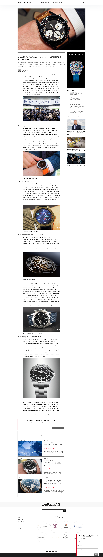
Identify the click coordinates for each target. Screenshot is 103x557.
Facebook (47, 551)
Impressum (20, 526)
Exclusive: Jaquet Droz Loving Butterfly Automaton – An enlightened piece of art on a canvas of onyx (52, 482)
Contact (19, 528)
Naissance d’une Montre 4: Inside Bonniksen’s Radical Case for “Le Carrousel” (76, 150)
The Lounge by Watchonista (58, 2)
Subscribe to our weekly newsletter (41, 421)
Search (83, 2)
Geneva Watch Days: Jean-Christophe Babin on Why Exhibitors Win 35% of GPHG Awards (76, 93)
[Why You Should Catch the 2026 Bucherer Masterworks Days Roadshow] (76, 158)
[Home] (25, 2)
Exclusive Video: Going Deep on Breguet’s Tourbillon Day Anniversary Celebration (76, 103)
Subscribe (39, 511)
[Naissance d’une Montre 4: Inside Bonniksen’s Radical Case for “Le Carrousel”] (76, 142)
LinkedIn (56, 551)
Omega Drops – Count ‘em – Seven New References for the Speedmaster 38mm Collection (76, 98)
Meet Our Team (20, 519)
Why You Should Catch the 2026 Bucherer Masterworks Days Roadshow (76, 166)
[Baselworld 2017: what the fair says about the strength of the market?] (30, 448)
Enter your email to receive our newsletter (27, 426)
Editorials (36, 2)
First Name (79, 545)
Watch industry (21, 440)
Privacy (19, 523)
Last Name (79, 549)
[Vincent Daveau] (19, 70)
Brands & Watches (45, 2)
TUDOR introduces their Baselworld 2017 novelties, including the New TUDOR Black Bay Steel (54, 463)
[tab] (41, 434)
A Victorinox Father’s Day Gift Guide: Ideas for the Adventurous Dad (76, 112)
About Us (20, 517)
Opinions (19, 53)
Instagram (50, 551)
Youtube (53, 551)
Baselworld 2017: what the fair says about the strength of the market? (53, 444)
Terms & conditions (21, 521)
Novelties (20, 458)
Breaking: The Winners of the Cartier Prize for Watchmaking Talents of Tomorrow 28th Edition (77, 108)
